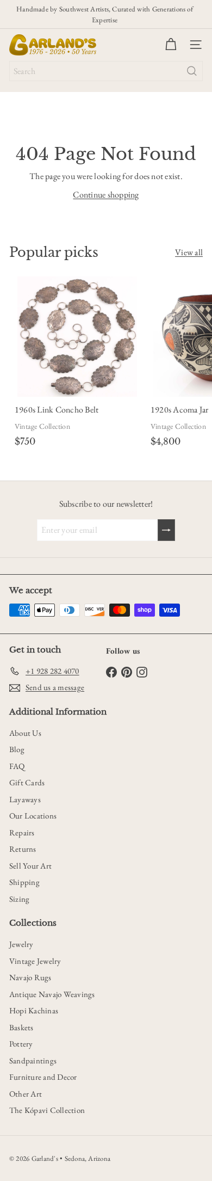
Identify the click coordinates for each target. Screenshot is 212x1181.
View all (189, 252)
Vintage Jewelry (35, 961)
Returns (22, 849)
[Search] (192, 71)
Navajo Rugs (30, 977)
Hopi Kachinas (33, 1010)
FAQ (17, 766)
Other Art (25, 1093)
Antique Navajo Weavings (52, 994)
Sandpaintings (33, 1060)
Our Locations (33, 815)
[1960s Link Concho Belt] (77, 364)
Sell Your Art (30, 865)
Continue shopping (106, 194)
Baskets (21, 1027)
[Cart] (170, 44)
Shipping (24, 882)
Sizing (19, 899)
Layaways (25, 799)
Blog (16, 749)
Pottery (21, 1043)
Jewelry (21, 944)
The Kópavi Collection (47, 1110)
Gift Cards (27, 782)
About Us (25, 733)
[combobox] (106, 71)
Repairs (22, 832)
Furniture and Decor (43, 1077)
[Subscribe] (166, 530)
